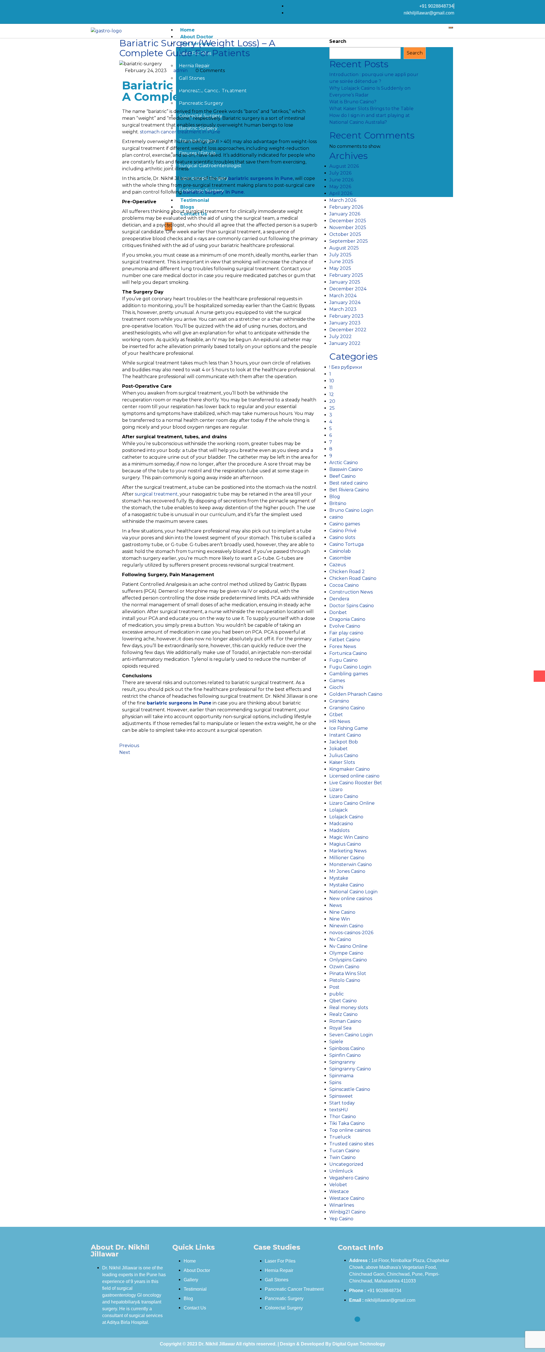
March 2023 (343, 309)
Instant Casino (345, 735)
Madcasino (341, 823)
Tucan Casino (344, 1150)
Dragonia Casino (347, 619)
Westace (339, 1191)
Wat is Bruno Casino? (352, 101)
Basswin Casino (346, 469)
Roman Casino (345, 1021)
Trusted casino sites (351, 1143)
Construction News (351, 592)
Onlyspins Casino (348, 960)
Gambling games (348, 673)
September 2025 (348, 241)
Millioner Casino (346, 857)
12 (331, 394)
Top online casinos (349, 1130)
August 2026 (344, 166)
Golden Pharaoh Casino (355, 694)
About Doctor (196, 36)
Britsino (337, 503)
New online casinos (350, 898)
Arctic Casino (343, 462)
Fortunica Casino (348, 653)
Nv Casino (340, 939)
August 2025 (344, 248)
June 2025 (341, 261)
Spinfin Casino (345, 1055)
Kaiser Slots (342, 762)
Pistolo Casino (344, 980)
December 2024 (347, 289)
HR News (339, 721)
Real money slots (348, 1007)
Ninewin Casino (346, 925)
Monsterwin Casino (350, 864)
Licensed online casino (354, 776)
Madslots (339, 830)
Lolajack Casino (346, 816)
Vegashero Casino (349, 1178)
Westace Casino (346, 1198)
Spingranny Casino (350, 1069)
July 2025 (340, 254)
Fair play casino (346, 633)
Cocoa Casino (344, 585)
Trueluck (340, 1137)
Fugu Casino (343, 660)
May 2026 (340, 186)
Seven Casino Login (351, 1034)
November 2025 (347, 227)
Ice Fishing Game (348, 728)
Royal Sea (340, 1028)
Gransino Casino (347, 707)
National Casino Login (353, 891)
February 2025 (346, 275)
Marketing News (347, 851)
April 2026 (340, 193)
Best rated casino (348, 483)
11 (331, 387)
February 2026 (346, 207)
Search (337, 41)
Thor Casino (342, 1116)
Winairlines (341, 1205)
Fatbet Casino (344, 639)
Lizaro (336, 789)
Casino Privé (343, 530)
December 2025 (347, 220)
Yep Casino (341, 1218)
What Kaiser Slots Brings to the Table (371, 108)
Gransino (339, 701)
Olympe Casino (346, 953)
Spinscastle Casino (349, 1089)
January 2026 (344, 214)
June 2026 (341, 180)
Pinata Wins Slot (347, 973)
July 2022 (340, 336)
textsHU (338, 1109)
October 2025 (345, 234)
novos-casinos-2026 (351, 932)
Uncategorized (346, 1164)
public (336, 994)
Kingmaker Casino (349, 769)
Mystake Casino (346, 885)
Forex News (342, 646)
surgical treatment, (157, 494)
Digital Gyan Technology (358, 1343)
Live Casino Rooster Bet (355, 782)
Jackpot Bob (343, 742)
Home (187, 30)
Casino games (344, 524)
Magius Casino (345, 844)
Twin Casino (342, 1157)
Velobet (338, 1184)
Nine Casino (342, 912)
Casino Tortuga (346, 544)
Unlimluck (341, 1171)
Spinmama (341, 1075)
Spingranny (342, 1062)
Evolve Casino (344, 626)
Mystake (338, 878)
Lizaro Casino (343, 796)
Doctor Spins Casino (351, 605)
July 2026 (340, 173)
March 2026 (342, 200)
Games (337, 680)
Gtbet (336, 714)
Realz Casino (343, 1014)
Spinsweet (341, 1096)
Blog (334, 496)
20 (332, 401)
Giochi (336, 687)
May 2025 (340, 268)
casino (336, 517)
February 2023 (346, 316)
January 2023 (344, 323)
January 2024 (344, 302)
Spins (335, 1082)
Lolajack (338, 810)
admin (180, 70)
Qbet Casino (343, 1000)
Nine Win (339, 919)
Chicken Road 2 (347, 571)
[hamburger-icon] (450, 27)
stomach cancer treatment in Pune (180, 132)
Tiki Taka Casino (347, 1123)
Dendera (339, 598)
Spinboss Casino (347, 1048)
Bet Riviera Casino (349, 489)
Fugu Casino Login (350, 667)
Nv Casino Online (348, 946)
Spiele (336, 1041)
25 (332, 408)
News (335, 905)
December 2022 (347, 329)
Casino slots (342, 537)
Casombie (340, 558)
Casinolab (340, 551)
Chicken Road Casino (352, 578)
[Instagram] (106, 6)
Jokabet (338, 748)
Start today (342, 1103)
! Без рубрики (345, 367)
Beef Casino (342, 476)
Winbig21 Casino (347, 1212)
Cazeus (337, 564)
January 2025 (344, 282)
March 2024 (343, 295)
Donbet (338, 612)
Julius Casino (343, 755)
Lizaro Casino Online (352, 803)
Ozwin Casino (344, 966)
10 (331, 380)
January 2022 (344, 343)
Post (334, 987)
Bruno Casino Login (351, 510)
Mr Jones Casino (347, 871)
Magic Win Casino (348, 837)
